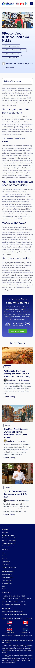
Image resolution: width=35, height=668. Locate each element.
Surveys (7, 367)
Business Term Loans (8, 535)
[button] (30, 81)
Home (4, 553)
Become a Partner (7, 574)
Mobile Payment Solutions (11, 46)
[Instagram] (6, 608)
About (4, 556)
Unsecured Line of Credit (11, 58)
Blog (3, 586)
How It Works (6, 561)
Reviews (4, 559)
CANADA (25, 625)
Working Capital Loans (8, 543)
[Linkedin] (9, 608)
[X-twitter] (12, 608)
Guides (4, 589)
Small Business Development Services (14, 50)
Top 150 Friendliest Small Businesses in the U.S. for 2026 (16, 494)
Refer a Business (7, 583)
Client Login (5, 564)
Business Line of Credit (8, 538)
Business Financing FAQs (9, 567)
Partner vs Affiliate (7, 580)
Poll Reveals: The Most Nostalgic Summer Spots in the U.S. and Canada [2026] (17, 373)
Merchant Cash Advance (9, 540)
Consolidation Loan (8, 546)
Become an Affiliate (7, 577)
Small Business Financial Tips (12, 54)
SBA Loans (5, 532)
